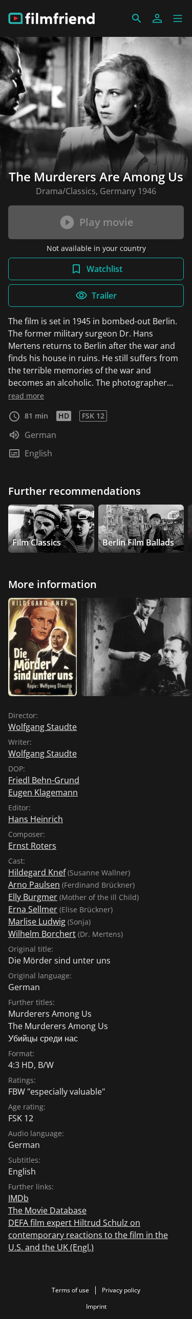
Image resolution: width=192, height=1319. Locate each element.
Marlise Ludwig (37, 921)
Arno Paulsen (34, 884)
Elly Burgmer (32, 897)
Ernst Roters (32, 845)
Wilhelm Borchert (42, 933)
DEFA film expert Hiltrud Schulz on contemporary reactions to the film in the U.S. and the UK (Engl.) (88, 1235)
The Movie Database (47, 1210)
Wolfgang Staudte (42, 726)
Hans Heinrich (35, 819)
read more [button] (26, 396)
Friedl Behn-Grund (43, 780)
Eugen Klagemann (43, 792)
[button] (177, 18)
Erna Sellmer (32, 909)
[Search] (136, 18)
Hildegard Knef (37, 872)
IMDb (18, 1198)
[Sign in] (157, 18)
